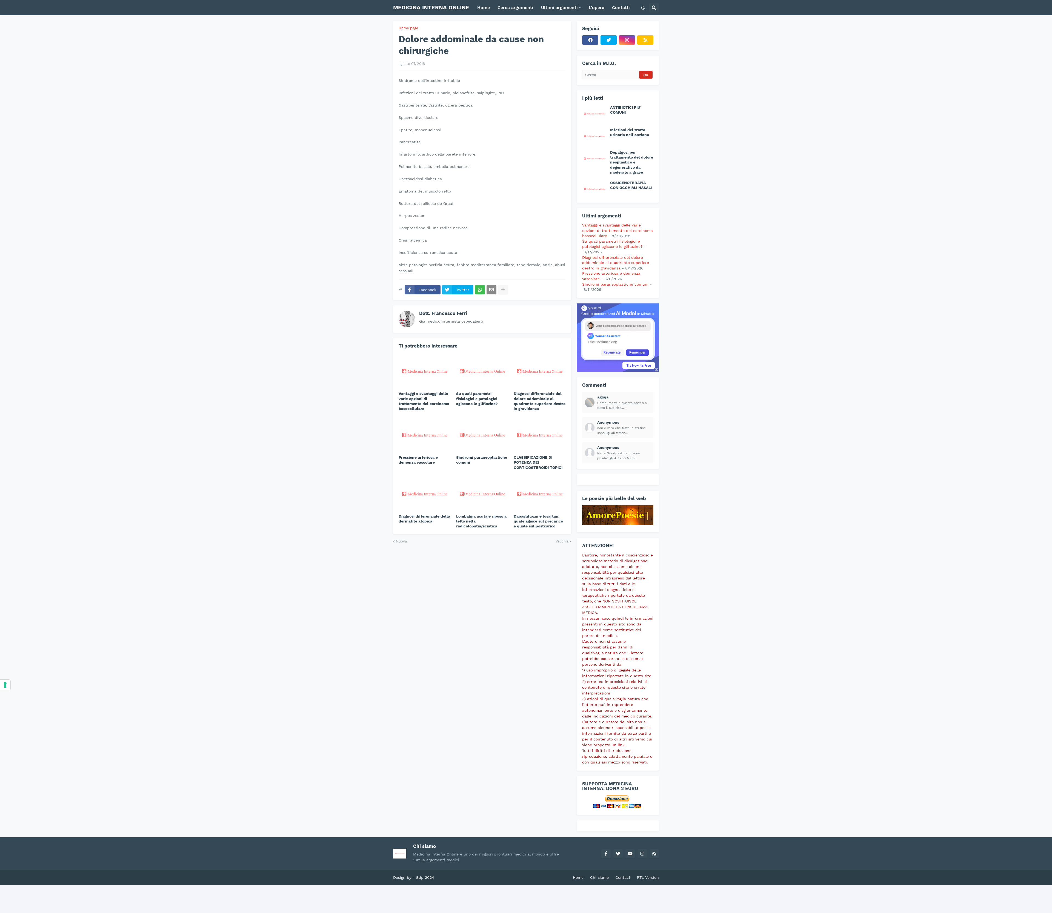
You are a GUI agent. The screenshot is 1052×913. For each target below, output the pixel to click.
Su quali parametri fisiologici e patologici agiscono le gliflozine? (477, 398)
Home (578, 877)
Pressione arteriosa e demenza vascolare (418, 459)
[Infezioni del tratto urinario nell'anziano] (594, 135)
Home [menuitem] (483, 7)
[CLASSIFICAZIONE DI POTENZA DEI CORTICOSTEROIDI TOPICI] (540, 434)
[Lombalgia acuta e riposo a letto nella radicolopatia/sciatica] (482, 493)
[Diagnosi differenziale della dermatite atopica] (425, 493)
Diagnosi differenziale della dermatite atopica (424, 518)
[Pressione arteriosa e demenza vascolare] (425, 434)
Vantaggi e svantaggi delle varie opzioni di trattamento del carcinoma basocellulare (424, 401)
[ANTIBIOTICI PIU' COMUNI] (594, 113)
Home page (408, 28)
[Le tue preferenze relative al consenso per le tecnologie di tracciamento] (5, 685)
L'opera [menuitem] (596, 7)
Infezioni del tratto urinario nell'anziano (629, 132)
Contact (622, 877)
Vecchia (562, 541)
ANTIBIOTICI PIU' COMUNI (625, 109)
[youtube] (630, 853)
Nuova (401, 541)
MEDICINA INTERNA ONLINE (431, 7)
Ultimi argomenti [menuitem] (559, 7)
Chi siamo (599, 877)
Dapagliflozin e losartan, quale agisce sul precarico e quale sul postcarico (538, 521)
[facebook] (590, 40)
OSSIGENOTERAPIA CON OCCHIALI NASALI (631, 185)
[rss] (645, 40)
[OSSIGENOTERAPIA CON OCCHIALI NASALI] (594, 188)
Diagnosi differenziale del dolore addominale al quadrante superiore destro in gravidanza (539, 401)
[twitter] (609, 40)
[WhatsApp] (480, 289)
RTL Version (648, 877)
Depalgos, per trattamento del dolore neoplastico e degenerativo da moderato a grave (631, 162)
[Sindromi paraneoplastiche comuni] (482, 434)
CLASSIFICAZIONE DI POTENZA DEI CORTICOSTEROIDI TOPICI (538, 462)
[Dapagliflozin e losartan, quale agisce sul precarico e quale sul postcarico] (540, 493)
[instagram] (627, 40)
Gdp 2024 (425, 877)
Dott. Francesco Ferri (443, 313)
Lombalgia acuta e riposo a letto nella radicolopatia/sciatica (481, 521)
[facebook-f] (606, 853)
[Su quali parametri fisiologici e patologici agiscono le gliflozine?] (482, 370)
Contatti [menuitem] (621, 7)
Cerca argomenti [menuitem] (515, 7)
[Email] (491, 289)
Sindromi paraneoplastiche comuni (481, 459)
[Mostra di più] (503, 289)
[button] (643, 8)
